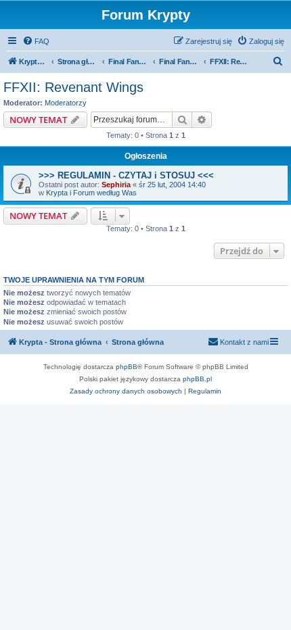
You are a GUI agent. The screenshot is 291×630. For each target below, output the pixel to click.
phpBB (126, 366)
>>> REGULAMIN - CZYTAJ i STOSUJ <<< (126, 175)
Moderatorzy (66, 103)
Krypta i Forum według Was (91, 193)
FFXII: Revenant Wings (73, 87)
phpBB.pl (197, 379)
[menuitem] (35, 41)
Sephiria (116, 184)
